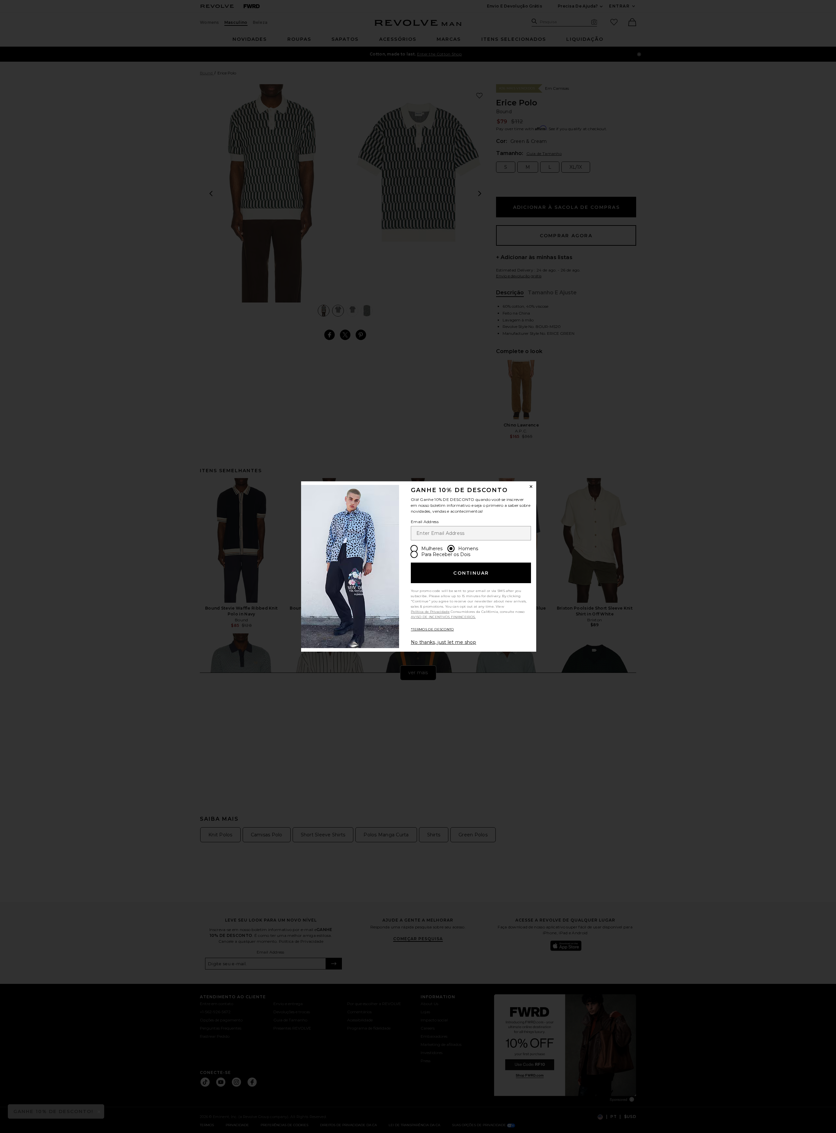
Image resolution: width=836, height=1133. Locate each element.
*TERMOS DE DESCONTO (432, 629)
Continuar (471, 573)
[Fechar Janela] (531, 486)
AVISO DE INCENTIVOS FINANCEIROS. (443, 617)
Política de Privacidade (430, 612)
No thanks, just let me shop (443, 642)
